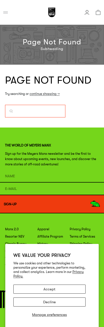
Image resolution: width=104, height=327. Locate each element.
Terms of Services (82, 236)
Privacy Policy (80, 229)
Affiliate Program (50, 236)
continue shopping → (45, 94)
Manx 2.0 (12, 229)
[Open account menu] (86, 12)
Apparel (43, 229)
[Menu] (5, 12)
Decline (49, 302)
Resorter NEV (14, 236)
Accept (49, 289)
